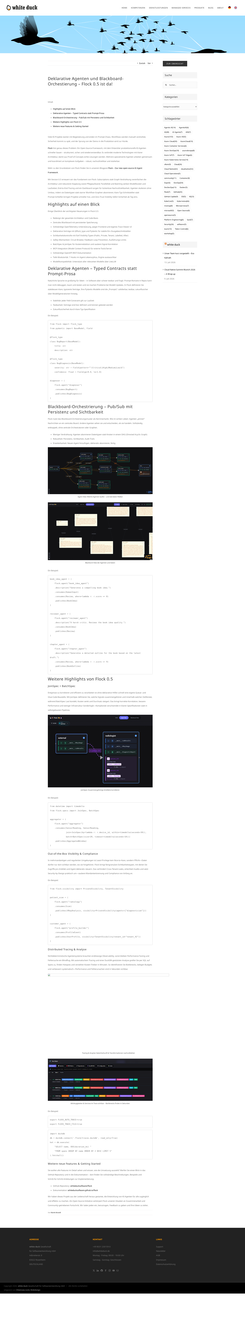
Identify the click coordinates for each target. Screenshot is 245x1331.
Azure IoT (169, 155)
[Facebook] (106, 1270)
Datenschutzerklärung (165, 1264)
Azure (168, 137)
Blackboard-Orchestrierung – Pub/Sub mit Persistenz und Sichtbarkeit (83, 117)
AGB (158, 1255)
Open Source (183, 210)
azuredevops (188, 150)
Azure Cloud (170, 141)
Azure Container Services (175, 146)
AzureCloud (186, 141)
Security (169, 224)
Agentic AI (170, 127)
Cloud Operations (172, 173)
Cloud (178, 164)
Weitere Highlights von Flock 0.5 (67, 122)
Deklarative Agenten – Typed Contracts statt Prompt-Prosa (78, 113)
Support (159, 1246)
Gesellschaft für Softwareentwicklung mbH (41, 1286)
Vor (149, 63)
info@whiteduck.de (101, 1251)
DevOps (178, 183)
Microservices (182, 206)
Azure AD (181, 137)
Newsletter (161, 1251)
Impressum (161, 1259)
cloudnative (187, 169)
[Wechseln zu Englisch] (236, 8)
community (170, 178)
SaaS (190, 220)
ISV (183, 196)
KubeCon (169, 201)
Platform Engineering (174, 220)
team (168, 229)
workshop (169, 233)
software (181, 224)
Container (185, 178)
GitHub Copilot (171, 196)
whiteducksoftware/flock (81, 1186)
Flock (50, 148)
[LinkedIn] (98, 1270)
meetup (168, 206)
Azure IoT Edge (184, 155)
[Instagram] (110, 1270)
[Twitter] (94, 1270)
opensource (170, 215)
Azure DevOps (171, 150)
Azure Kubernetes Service (176, 160)
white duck (173, 244)
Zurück (142, 63)
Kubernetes (183, 201)
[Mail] (118, 1270)
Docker (183, 187)
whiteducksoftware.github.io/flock (83, 1190)
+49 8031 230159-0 (102, 1246)
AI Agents (177, 132)
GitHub (178, 192)
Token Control (181, 229)
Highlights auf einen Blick (64, 109)
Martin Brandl (56, 1212)
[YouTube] (114, 1270)
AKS (188, 132)
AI (166, 132)
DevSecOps (170, 187)
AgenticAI (184, 127)
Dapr (167, 183)
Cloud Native (171, 169)
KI (191, 196)
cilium (167, 164)
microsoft (169, 210)
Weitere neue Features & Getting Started (70, 126)
